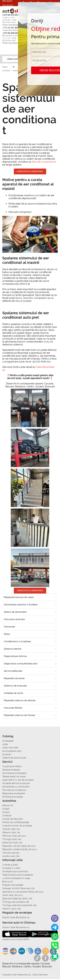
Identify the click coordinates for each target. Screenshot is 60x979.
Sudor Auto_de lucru (12, 895)
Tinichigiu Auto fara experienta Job (19, 905)
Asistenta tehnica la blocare (16, 783)
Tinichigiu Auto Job (11, 839)
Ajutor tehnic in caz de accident (18, 780)
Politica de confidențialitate (15, 822)
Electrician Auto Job (12, 842)
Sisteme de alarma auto (8, 17)
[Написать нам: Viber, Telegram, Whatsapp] (55, 956)
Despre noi (7, 805)
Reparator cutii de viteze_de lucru (19, 846)
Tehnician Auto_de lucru (14, 836)
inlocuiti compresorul (44, 161)
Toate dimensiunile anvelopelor (17, 875)
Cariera (6, 37)
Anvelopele (8, 741)
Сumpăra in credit (11, 868)
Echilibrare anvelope (12, 797)
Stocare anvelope (11, 770)
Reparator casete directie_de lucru (19, 849)
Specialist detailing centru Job (17, 898)
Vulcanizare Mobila (12, 766)
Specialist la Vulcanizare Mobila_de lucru (23, 892)
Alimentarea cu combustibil (16, 786)
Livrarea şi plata (10, 864)
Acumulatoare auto (11, 751)
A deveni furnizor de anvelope (17, 825)
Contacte (6, 815)
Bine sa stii (7, 881)
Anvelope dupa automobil (15, 871)
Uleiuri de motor (10, 747)
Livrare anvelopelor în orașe (16, 878)
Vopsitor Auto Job (11, 829)
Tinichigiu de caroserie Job (15, 902)
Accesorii (7, 5)
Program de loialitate (12, 885)
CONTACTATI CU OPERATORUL (30, 591)
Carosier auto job (10, 852)
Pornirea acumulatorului (14, 790)
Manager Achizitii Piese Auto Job (18, 888)
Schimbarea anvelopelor (14, 773)
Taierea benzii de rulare (14, 776)
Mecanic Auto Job (11, 832)
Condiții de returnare (12, 819)
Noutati (5, 809)
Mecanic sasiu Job (11, 908)
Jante (5, 744)
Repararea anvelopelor (13, 793)
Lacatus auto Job (10, 856)
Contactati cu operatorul (30, 171)
